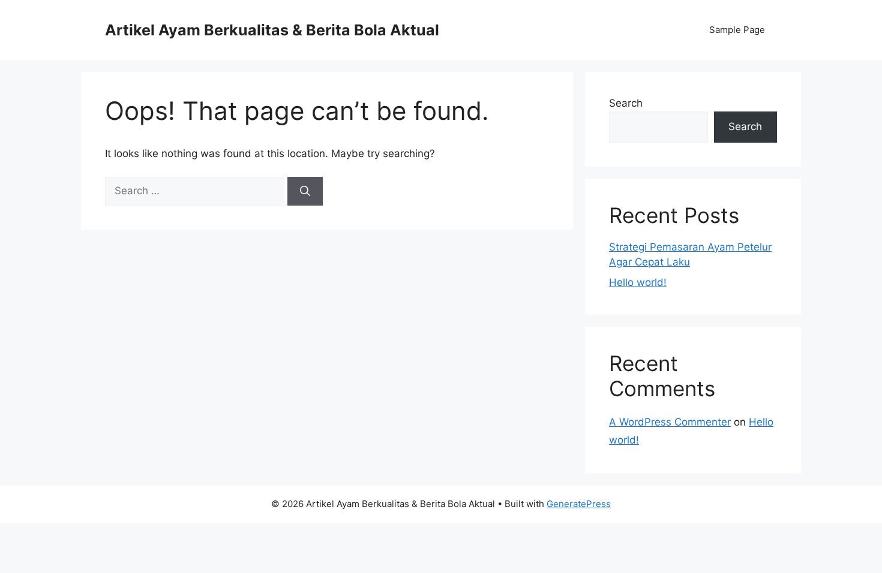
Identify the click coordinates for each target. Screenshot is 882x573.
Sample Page (737, 29)
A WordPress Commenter (670, 422)
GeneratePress (579, 503)
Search (626, 103)
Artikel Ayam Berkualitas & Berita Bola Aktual (272, 30)
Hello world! (638, 282)
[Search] (305, 191)
